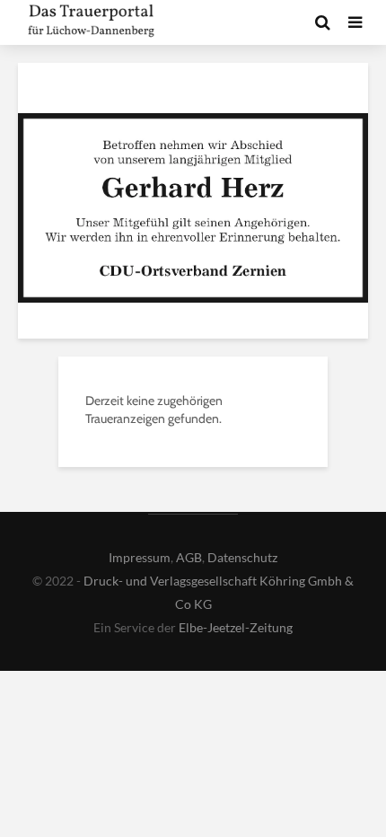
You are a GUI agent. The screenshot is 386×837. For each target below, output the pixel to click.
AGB (189, 557)
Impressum (140, 557)
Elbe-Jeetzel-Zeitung (236, 627)
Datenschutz (242, 557)
